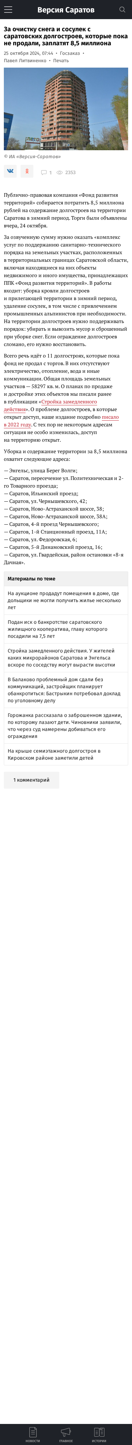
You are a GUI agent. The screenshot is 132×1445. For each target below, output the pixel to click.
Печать (61, 60)
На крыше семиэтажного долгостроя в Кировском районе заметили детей (54, 754)
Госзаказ (70, 53)
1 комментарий (31, 780)
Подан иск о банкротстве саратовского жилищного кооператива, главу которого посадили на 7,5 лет (57, 629)
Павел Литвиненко (25, 60)
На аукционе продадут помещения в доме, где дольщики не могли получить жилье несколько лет (64, 600)
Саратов (66, 9)
